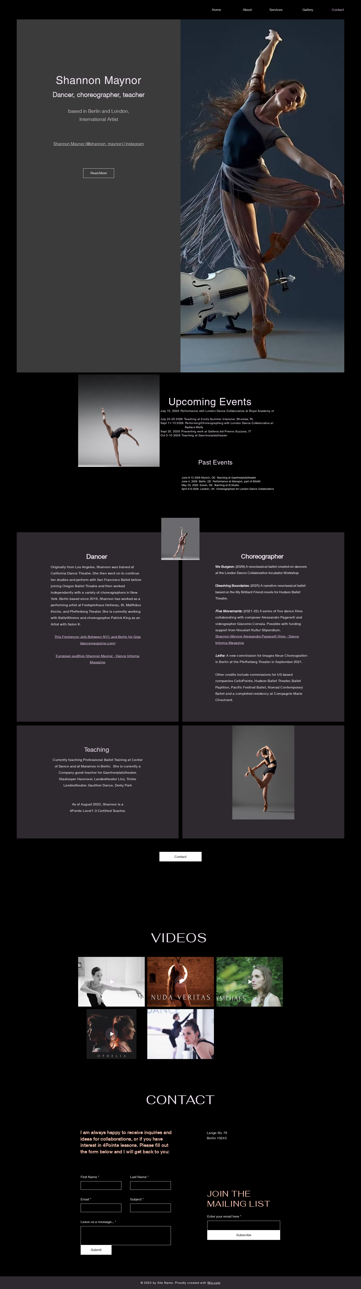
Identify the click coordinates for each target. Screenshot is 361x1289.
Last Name (138, 1177)
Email (85, 1199)
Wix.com (213, 1282)
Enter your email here (223, 1216)
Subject (136, 1199)
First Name (89, 1177)
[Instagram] (352, 654)
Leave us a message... (97, 1221)
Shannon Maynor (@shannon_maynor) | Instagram (98, 143)
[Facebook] (352, 645)
